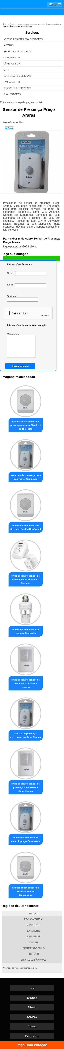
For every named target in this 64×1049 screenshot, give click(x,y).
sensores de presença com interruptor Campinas (26, 477)
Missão (32, 1007)
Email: (11, 284)
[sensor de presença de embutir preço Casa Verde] (25, 816)
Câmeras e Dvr (12, 63)
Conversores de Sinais (17, 76)
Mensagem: (13, 334)
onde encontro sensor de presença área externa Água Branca (25, 787)
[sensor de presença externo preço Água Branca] (25, 712)
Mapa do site (32, 1036)
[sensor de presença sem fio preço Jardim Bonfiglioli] (25, 504)
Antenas (8, 45)
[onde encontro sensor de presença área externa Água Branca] (25, 762)
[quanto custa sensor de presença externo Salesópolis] (25, 867)
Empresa (32, 997)
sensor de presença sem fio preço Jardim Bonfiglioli (25, 527)
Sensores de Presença (17, 88)
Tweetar (9, 128)
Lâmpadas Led (11, 82)
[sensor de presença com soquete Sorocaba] (25, 608)
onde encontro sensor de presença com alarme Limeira (25, 683)
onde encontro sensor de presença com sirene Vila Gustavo (25, 579)
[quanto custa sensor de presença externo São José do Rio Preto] (25, 400)
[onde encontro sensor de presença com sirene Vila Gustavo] (25, 554)
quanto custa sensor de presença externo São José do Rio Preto (25, 425)
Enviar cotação (20, 366)
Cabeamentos (11, 57)
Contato (32, 1026)
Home (32, 988)
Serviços (32, 32)
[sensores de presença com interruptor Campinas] (25, 454)
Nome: (11, 273)
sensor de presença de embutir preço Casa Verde (25, 839)
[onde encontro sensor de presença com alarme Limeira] (25, 658)
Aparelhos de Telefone (17, 51)
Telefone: (12, 296)
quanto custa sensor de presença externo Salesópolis (25, 891)
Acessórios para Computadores (23, 39)
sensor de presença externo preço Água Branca (25, 735)
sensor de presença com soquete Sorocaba (25, 631)
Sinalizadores (12, 94)
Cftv (6, 70)
